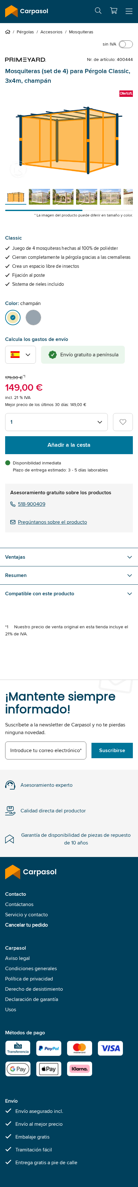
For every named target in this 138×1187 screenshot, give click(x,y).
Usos (10, 1009)
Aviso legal (17, 958)
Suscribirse (112, 750)
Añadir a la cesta (69, 445)
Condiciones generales (31, 968)
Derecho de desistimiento (34, 989)
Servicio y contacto (26, 914)
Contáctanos (19, 904)
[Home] (9, 31)
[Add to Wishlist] (123, 422)
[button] (113, 10)
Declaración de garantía (31, 999)
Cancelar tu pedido (26, 924)
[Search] (98, 11)
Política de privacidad (29, 978)
